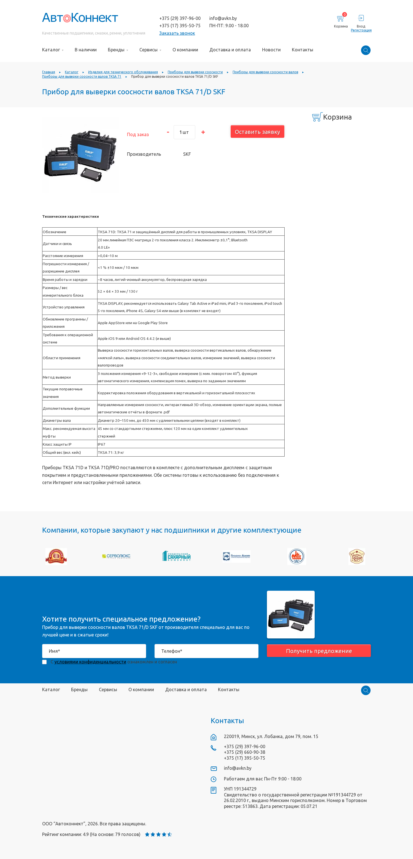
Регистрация (361, 30)
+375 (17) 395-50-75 (180, 25)
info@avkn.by (223, 18)
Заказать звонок (177, 33)
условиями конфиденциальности (90, 661)
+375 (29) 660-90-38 (244, 752)
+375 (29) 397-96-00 (180, 18)
